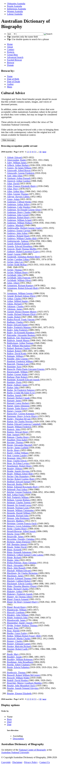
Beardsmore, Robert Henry (19, 466)
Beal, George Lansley (17, 455)
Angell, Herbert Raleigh (18, 243)
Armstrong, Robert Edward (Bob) (23, 288)
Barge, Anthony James (17, 385)
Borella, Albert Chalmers (18, 664)
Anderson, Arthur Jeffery (19, 204)
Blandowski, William (17, 610)
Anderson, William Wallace (20, 223)
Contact (10, 49)
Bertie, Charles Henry (17, 528)
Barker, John (13, 387)
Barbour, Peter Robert (17, 377)
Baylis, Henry (13, 450)
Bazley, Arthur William (18, 453)
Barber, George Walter (17, 374)
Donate (10, 65)
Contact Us (44, 762)
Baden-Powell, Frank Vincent (21, 319)
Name (10, 76)
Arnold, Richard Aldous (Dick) (21, 296)
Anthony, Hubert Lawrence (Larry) (23, 251)
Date (9, 724)
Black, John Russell (16, 568)
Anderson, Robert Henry (18, 217)
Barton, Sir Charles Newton (20, 421)
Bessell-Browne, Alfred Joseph (21, 531)
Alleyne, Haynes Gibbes (18, 196)
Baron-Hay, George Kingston (21, 413)
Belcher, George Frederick (19, 492)
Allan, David (13, 183)
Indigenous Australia (16, 9)
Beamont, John (14, 458)
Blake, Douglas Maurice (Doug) (22, 586)
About (10, 47)
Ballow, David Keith (17, 353)
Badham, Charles (15, 322)
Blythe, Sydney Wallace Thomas (22, 625)
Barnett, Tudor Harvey (17, 408)
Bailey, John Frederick (17, 330)
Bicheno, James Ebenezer (19, 542)
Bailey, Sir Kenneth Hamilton (21, 332)
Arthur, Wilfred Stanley (18, 301)
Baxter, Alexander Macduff (20, 445)
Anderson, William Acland (19, 220)
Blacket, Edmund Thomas (19, 578)
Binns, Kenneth (14, 549)
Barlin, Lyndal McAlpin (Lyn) (21, 392)
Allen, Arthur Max (16, 191)
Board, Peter (13, 628)
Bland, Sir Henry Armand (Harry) (23, 602)
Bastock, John (14, 429)
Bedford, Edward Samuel (19, 481)
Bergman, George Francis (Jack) (22, 523)
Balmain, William (15, 356)
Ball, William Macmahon (19, 345)
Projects (10, 52)
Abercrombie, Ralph (16, 160)
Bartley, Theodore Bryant (19, 419)
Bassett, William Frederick (19, 426)
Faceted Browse (14, 60)
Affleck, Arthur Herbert (18, 165)
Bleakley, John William (18, 615)
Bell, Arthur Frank (15, 494)
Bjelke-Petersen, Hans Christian (22, 562)
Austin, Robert (14, 317)
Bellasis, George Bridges (18, 500)
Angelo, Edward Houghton (20, 246)
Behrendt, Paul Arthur (17, 489)
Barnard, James (14, 400)
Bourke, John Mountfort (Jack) (21, 685)
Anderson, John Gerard (18, 215)
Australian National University (15, 752)
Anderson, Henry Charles (19, 212)
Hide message (8, 140)
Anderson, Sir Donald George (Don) (24, 209)
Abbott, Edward (14, 157)
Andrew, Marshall (15, 225)
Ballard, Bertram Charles (18, 348)
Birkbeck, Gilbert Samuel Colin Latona (25, 555)
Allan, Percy (13, 189)
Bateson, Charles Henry (18, 437)
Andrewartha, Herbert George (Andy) (25, 228)
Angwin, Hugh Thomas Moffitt (22, 249)
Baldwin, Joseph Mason (18, 340)
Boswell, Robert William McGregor (23, 675)
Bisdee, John (13, 560)
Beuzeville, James (15, 536)
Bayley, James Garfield (18, 447)
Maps (9, 87)
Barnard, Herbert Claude (18, 398)
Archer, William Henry (18, 272)
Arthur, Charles (14, 298)
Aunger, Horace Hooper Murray (22, 311)
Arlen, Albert (13, 283)
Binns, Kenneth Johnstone (19, 552)
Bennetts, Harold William (19, 513)
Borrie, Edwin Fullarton (18, 667)
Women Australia (15, 11)
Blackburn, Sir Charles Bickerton (22, 573)
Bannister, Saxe (14, 366)
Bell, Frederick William (18, 497)
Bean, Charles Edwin (17, 460)
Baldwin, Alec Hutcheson (19, 338)
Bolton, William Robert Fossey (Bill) (24, 636)
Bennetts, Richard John (18, 515)
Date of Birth (13, 79)
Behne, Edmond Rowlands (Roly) (23, 487)
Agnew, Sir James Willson (19, 168)
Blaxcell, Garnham (16, 612)
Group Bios (12, 54)
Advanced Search (15, 57)
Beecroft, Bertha (15, 484)
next (44, 152)
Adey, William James (17, 162)
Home (10, 44)
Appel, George (14, 254)
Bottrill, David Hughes (18, 680)
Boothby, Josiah (14, 657)
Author (10, 84)
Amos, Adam (13, 199)
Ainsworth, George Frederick (21, 173)
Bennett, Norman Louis (18, 508)
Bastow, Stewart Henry (18, 432)
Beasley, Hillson (15, 468)
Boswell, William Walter (18, 678)
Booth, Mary (13, 654)
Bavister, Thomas (15, 442)
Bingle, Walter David (17, 547)
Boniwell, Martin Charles (19, 638)
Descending (18, 738)
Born (9, 719)
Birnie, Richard (14, 557)
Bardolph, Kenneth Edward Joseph (23, 379)
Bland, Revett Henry (17, 607)
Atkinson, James (15, 309)
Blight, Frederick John (17, 617)
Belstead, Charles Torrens (19, 502)
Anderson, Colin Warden (19, 207)
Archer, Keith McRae (17, 264)
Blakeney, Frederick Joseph (20, 594)
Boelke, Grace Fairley (17, 633)
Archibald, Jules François (19, 277)
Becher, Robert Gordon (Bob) (21, 479)
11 (40, 152)
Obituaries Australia (16, 3)
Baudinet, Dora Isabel (17, 440)
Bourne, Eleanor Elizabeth (19, 693)
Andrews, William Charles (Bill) (22, 238)
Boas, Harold (13, 630)
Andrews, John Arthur (17, 233)
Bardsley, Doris (14, 382)
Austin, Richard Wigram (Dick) (22, 314)
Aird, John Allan (15, 175)
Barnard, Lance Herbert (18, 403)
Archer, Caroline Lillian (18, 259)
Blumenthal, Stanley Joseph (20, 623)
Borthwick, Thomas (16, 672)
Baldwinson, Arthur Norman (20, 343)
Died (9, 722)
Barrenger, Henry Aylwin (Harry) (22, 416)
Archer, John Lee (15, 262)
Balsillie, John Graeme (17, 359)
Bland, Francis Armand (18, 599)
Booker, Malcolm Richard (19, 646)
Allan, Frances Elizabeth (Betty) (22, 186)
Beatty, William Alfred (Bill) (20, 474)
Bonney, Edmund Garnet (19, 644)
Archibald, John (14, 275)
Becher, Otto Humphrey (18, 476)
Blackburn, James (15, 576)
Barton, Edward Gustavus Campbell (24, 424)
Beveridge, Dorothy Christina (21, 539)
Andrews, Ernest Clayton (19, 230)
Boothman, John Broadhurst (20, 662)
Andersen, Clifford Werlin (19, 202)
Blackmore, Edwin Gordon (20, 583)
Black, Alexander (15, 565)
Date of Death (13, 81)
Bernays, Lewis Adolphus (19, 526)
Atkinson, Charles (15, 306)
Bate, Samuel (13, 434)
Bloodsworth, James (16, 620)
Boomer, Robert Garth (17, 649)
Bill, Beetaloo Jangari (17, 544)
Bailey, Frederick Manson (19, 327)
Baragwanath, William (17, 372)
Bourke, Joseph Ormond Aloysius (23, 688)
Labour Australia (14, 14)
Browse (10, 62)
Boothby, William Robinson (20, 659)
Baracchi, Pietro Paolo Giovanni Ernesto (26, 369)
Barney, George (14, 411)
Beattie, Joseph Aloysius (18, 471)
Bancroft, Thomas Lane (18, 364)
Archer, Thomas (14, 270)
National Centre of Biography (32, 750)
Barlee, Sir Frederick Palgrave (21, 390)
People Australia (14, 6)
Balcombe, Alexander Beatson (21, 335)
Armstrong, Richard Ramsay (20, 285)
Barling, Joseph (14, 395)
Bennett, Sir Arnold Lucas (19, 505)
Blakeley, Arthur (15, 591)
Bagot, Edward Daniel (17, 325)
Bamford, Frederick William (20, 361)
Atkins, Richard (14, 304)
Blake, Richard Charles (18, 589)
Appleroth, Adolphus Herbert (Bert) (23, 257)
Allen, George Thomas (18, 194)
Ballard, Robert (14, 351)
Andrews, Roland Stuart (18, 236)
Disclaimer (17, 762)
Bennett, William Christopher (20, 510)
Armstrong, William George (20, 293)
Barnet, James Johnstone (18, 406)
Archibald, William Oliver (19, 280)
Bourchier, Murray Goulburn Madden (24, 683)
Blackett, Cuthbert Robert (19, 581)
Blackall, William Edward (19, 570)
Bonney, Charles (15, 641)
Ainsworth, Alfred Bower (19, 170)
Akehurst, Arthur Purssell (19, 178)
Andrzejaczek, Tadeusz (18, 241)
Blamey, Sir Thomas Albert (20, 596)
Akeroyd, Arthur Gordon (19, 181)
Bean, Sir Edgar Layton (18, 463)
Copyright (5, 762)
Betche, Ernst (13, 534)
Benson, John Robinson (18, 518)
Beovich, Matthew (16, 521)
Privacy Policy (31, 762)
